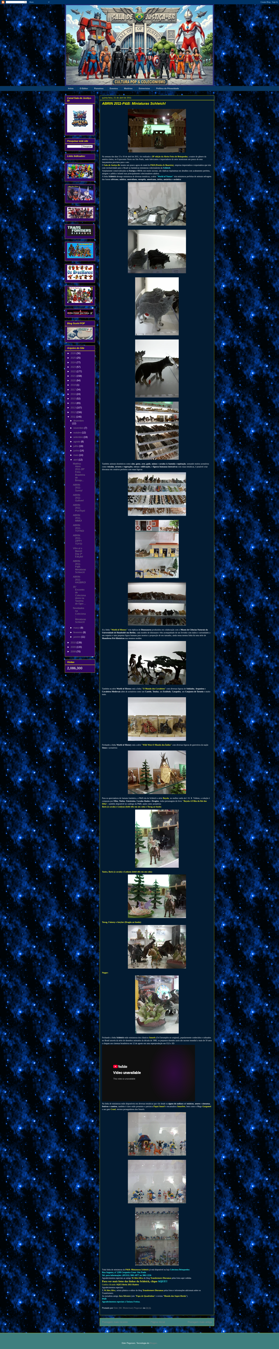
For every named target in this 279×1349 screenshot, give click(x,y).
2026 (73, 353)
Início (71, 88)
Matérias (128, 88)
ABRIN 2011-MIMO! (77, 518)
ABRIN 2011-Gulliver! (78, 498)
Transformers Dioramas (160, 1278)
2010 (73, 642)
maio (76, 455)
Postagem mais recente (115, 1322)
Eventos (114, 88)
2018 (73, 385)
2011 (73, 417)
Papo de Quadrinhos (145, 1296)
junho (76, 450)
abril (75, 460)
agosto (77, 441)
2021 (73, 376)
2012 (73, 412)
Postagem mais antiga (200, 1322)
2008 (73, 651)
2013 (73, 407)
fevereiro (78, 632)
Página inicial (158, 1322)
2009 (73, 647)
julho (76, 446)
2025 (73, 358)
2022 (73, 371)
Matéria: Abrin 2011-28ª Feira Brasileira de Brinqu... (79, 472)
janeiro (77, 637)
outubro (77, 432)
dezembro (78, 420)
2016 (73, 394)
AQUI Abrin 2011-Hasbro (127, 1285)
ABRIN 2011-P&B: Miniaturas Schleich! (79, 567)
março (76, 628)
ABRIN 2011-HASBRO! (79, 580)
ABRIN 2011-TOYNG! (78, 528)
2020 (73, 380)
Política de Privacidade (167, 88)
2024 (73, 362)
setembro (78, 437)
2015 (73, 398)
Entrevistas (144, 88)
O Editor (84, 88)
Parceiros (98, 88)
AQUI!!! (162, 1281)
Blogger (153, 1343)
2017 (73, 389)
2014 (73, 403)
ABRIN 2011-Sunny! (77, 488)
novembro (78, 428)
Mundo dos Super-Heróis (175, 1296)
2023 (73, 367)
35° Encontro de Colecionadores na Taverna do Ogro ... (79, 595)
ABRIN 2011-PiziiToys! (79, 508)
